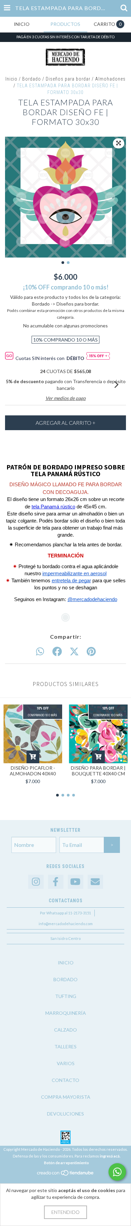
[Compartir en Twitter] (74, 652)
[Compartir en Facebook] (57, 652)
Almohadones (110, 79)
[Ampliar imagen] (118, 143)
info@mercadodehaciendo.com (66, 923)
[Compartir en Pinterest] (91, 652)
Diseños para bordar (68, 79)
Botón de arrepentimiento (66, 1163)
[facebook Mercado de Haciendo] (55, 882)
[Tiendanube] (65, 1175)
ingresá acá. (110, 1156)
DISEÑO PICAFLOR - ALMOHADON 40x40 (33, 770)
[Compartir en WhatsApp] (40, 651)
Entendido (65, 1212)
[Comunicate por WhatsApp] (117, 1172)
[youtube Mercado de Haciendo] (75, 882)
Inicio (11, 79)
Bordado (31, 79)
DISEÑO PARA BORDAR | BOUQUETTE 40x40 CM (98, 770)
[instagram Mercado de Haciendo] (36, 882)
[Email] (95, 882)
